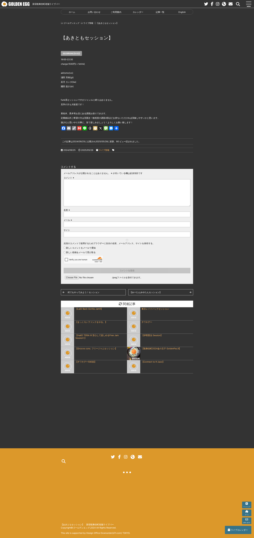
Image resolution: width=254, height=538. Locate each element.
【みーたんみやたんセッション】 (146, 292)
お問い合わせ (94, 12)
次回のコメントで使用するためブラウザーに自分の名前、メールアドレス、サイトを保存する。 (109, 243)
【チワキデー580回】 (85, 361)
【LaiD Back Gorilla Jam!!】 (89, 309)
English (182, 12)
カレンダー (138, 12)
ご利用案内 (116, 12)
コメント (69, 177)
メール (68, 220)
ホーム (72, 12)
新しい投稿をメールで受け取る (81, 252)
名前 (67, 210)
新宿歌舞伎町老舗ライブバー (46, 4)
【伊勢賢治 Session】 (152, 335)
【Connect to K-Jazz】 (153, 361)
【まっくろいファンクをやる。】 (91, 322)
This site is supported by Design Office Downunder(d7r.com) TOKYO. (95, 533)
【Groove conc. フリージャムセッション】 (96, 348)
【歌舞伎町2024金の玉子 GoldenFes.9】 (161, 348)
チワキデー (147, 322)
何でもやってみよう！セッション (83, 292)
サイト (67, 230)
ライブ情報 (104, 150)
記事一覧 (160, 12)
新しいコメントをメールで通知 (81, 248)
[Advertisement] (127, 498)
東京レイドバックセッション (155, 309)
